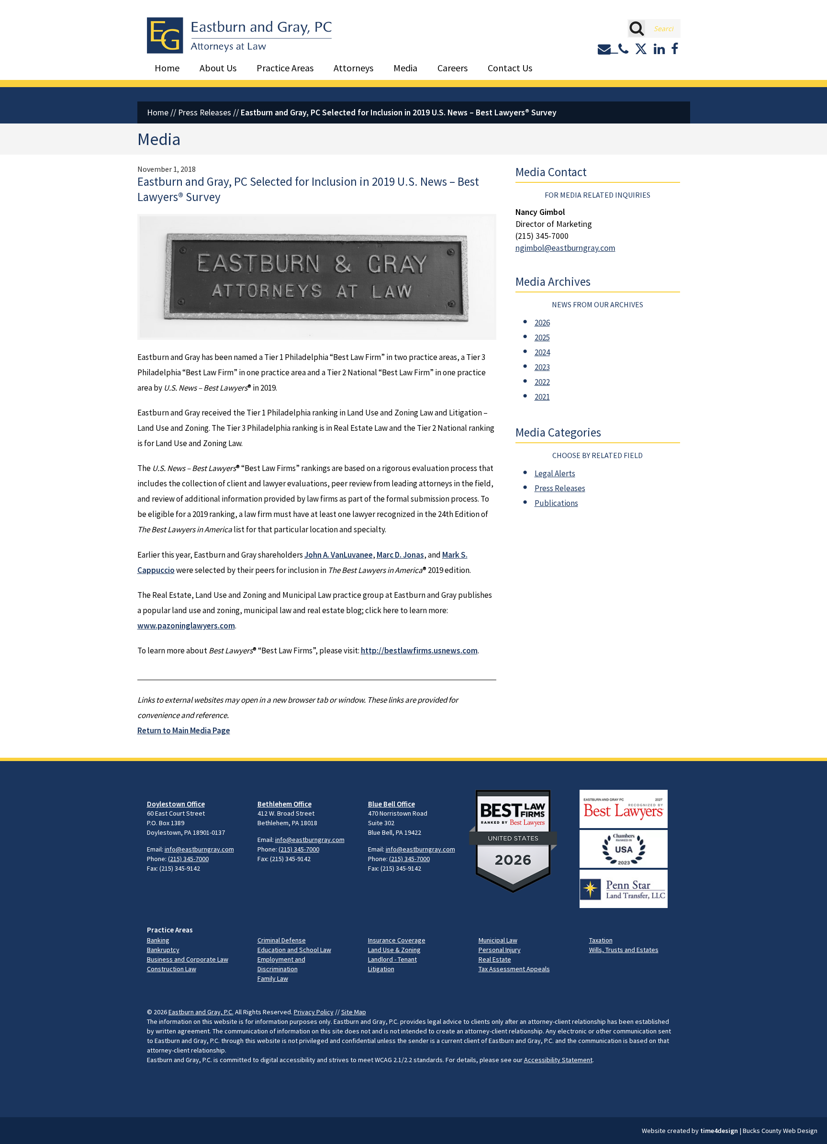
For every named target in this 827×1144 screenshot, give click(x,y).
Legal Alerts (555, 473)
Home (167, 68)
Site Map (353, 1012)
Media (405, 68)
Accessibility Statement (558, 1059)
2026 (542, 322)
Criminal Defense (281, 940)
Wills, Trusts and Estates (624, 949)
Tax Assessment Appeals (514, 969)
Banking (158, 940)
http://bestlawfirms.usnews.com (419, 650)
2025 (542, 337)
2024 (542, 352)
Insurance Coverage (396, 940)
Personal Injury (500, 949)
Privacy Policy (314, 1012)
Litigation (381, 969)
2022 (542, 382)
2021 (542, 397)
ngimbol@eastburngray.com (565, 248)
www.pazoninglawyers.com (186, 625)
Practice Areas (285, 68)
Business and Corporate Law (187, 959)
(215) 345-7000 (188, 858)
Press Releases (204, 112)
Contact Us (510, 68)
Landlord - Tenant (392, 959)
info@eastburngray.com (199, 849)
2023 (542, 367)
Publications (556, 503)
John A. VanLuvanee (338, 555)
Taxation (601, 940)
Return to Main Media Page (183, 730)
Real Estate (495, 959)
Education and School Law (294, 949)
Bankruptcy (163, 949)
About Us (218, 68)
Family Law (272, 978)
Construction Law (171, 969)
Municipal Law (498, 940)
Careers (452, 68)
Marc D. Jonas (400, 555)
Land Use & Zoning (394, 949)
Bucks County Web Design (780, 1130)
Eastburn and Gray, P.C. (201, 1012)
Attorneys (353, 68)
